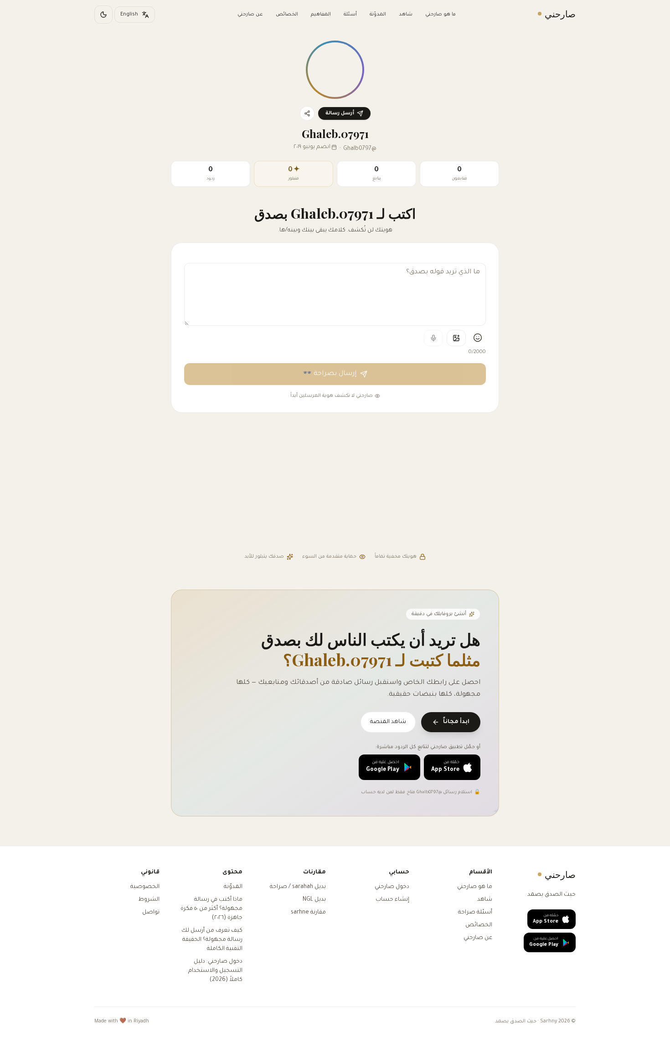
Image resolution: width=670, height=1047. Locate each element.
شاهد (405, 14)
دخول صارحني (392, 887)
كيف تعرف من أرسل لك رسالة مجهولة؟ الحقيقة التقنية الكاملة (211, 940)
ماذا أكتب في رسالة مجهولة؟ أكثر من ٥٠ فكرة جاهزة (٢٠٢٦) (211, 909)
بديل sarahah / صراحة (298, 887)
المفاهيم (321, 14)
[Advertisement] (335, 484)
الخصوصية (145, 887)
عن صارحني (250, 14)
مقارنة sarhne (308, 912)
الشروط (149, 900)
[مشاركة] (307, 113)
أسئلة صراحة (475, 912)
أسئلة (350, 14)
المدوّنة (378, 14)
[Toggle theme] (103, 14)
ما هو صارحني (440, 14)
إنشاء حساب (392, 900)
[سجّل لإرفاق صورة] (456, 338)
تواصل (151, 912)
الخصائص (287, 14)
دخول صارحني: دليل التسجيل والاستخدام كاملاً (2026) (215, 971)
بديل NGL (314, 900)
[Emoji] (477, 337)
